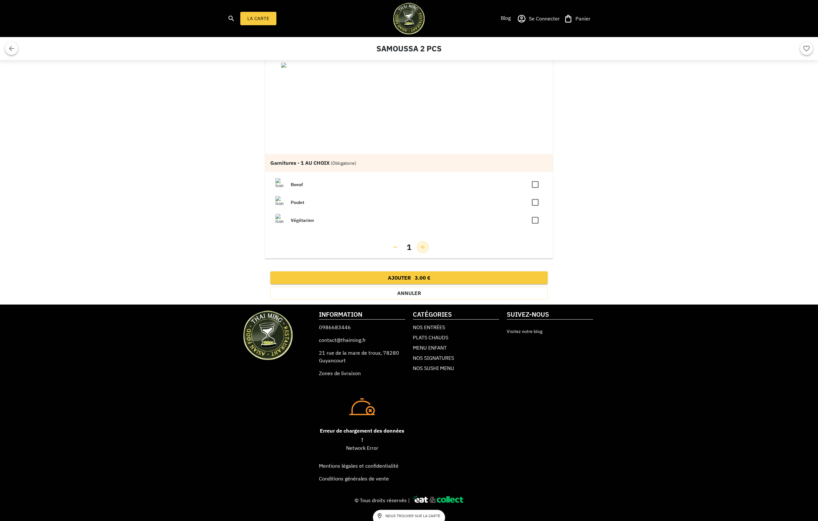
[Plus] (422, 247)
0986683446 (335, 327)
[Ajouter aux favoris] (806, 48)
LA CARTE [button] (258, 18)
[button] (505, 18)
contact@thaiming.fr (342, 340)
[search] (231, 18)
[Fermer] (11, 48)
